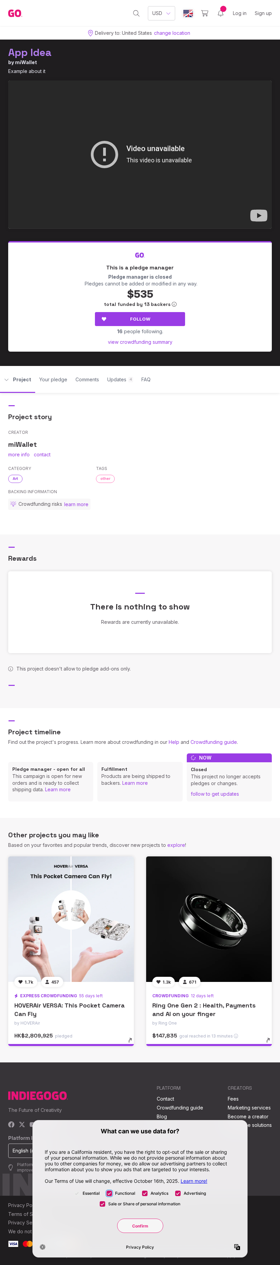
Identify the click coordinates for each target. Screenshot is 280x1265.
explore (176, 845)
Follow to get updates (215, 794)
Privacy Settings (26, 1222)
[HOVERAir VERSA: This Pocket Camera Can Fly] (71, 919)
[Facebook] (11, 1125)
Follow (140, 319)
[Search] (136, 13)
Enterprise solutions (250, 1125)
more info (19, 454)
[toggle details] (133, 1043)
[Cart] (204, 13)
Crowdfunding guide (214, 742)
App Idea (30, 52)
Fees (233, 1099)
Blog (162, 1116)
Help (174, 742)
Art (15, 478)
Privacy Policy (24, 1205)
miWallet (26, 62)
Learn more (58, 789)
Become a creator (248, 1116)
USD (157, 13)
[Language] (188, 13)
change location (172, 33)
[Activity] (220, 13)
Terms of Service (27, 1214)
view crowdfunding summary (140, 342)
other (105, 478)
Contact (165, 1099)
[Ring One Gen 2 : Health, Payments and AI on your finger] (209, 919)
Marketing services (249, 1107)
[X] (22, 1125)
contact (42, 454)
